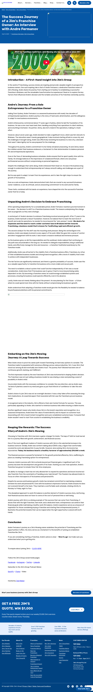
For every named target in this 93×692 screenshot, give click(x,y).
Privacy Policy (27, 686)
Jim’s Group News (10, 9)
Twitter (29, 562)
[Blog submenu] (47, 2)
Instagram (21, 562)
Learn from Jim (20, 653)
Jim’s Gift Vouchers (50, 655)
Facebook (11, 562)
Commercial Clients (50, 650)
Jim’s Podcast (20, 648)
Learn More (75, 609)
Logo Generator (63, 660)
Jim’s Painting (6, 651)
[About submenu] (22, 2)
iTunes (17, 572)
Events (61, 658)
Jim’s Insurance (49, 653)
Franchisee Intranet (36, 664)
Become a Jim (84, 3)
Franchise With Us (35, 648)
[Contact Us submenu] (64, 2)
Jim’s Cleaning (6, 646)
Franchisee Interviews (17, 34)
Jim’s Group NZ (20, 658)
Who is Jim (19, 643)
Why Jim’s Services (50, 643)
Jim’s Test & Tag (7, 648)
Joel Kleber (20, 581)
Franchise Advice (64, 648)
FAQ (60, 662)
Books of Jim (20, 651)
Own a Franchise (35, 646)
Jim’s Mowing (38, 353)
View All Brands (6, 653)
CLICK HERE (36, 549)
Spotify (11, 572)
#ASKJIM (18, 646)
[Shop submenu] (53, 2)
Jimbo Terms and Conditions (42, 686)
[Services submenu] (31, 2)
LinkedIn (37, 562)
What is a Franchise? (36, 643)
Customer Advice (64, 651)
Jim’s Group (64, 79)
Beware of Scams (21, 656)
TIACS (61, 646)
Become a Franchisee (81, 592)
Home (3, 9)
